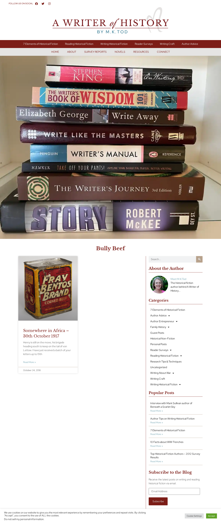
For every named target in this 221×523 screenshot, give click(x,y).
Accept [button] (211, 516)
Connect (163, 52)
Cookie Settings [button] (194, 516)
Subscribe (158, 501)
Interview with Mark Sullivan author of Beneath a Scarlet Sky (171, 405)
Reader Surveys (144, 44)
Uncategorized (158, 367)
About (71, 52)
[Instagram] (49, 3)
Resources (141, 52)
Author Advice (190, 44)
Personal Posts (158, 344)
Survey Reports (95, 52)
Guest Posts (157, 333)
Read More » (29, 362)
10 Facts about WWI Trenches (166, 442)
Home (55, 52)
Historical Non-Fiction (162, 338)
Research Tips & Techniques (166, 361)
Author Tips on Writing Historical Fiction (172, 418)
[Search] (199, 259)
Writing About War (160, 373)
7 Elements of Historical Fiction (40, 44)
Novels (120, 52)
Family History (158, 327)
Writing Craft (167, 44)
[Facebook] (36, 3)
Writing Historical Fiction (114, 44)
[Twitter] (43, 3)
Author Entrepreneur (162, 321)
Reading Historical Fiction (79, 44)
